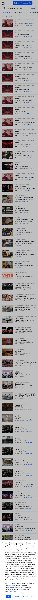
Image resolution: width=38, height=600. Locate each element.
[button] (34, 543)
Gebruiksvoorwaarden (13, 587)
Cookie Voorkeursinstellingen (24, 596)
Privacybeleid (11, 591)
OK (9, 596)
